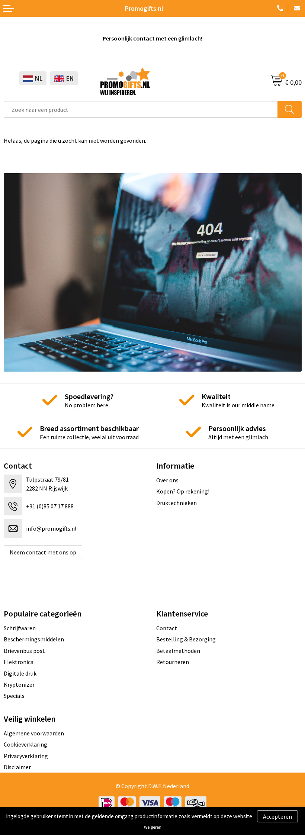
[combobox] (141, 109)
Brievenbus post (24, 650)
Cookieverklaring (25, 744)
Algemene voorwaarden (34, 733)
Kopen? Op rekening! (182, 491)
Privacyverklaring (26, 756)
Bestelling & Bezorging (186, 639)
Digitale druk (20, 673)
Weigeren (152, 827)
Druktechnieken (176, 502)
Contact (166, 628)
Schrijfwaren (20, 628)
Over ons (167, 480)
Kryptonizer (19, 684)
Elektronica (18, 662)
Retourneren (172, 662)
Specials (14, 695)
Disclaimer (17, 767)
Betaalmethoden (178, 650)
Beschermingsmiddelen (34, 639)
